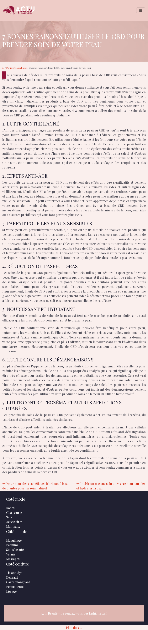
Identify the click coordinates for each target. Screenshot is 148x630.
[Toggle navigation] (140, 10)
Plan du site (74, 628)
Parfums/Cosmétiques (16, 67)
